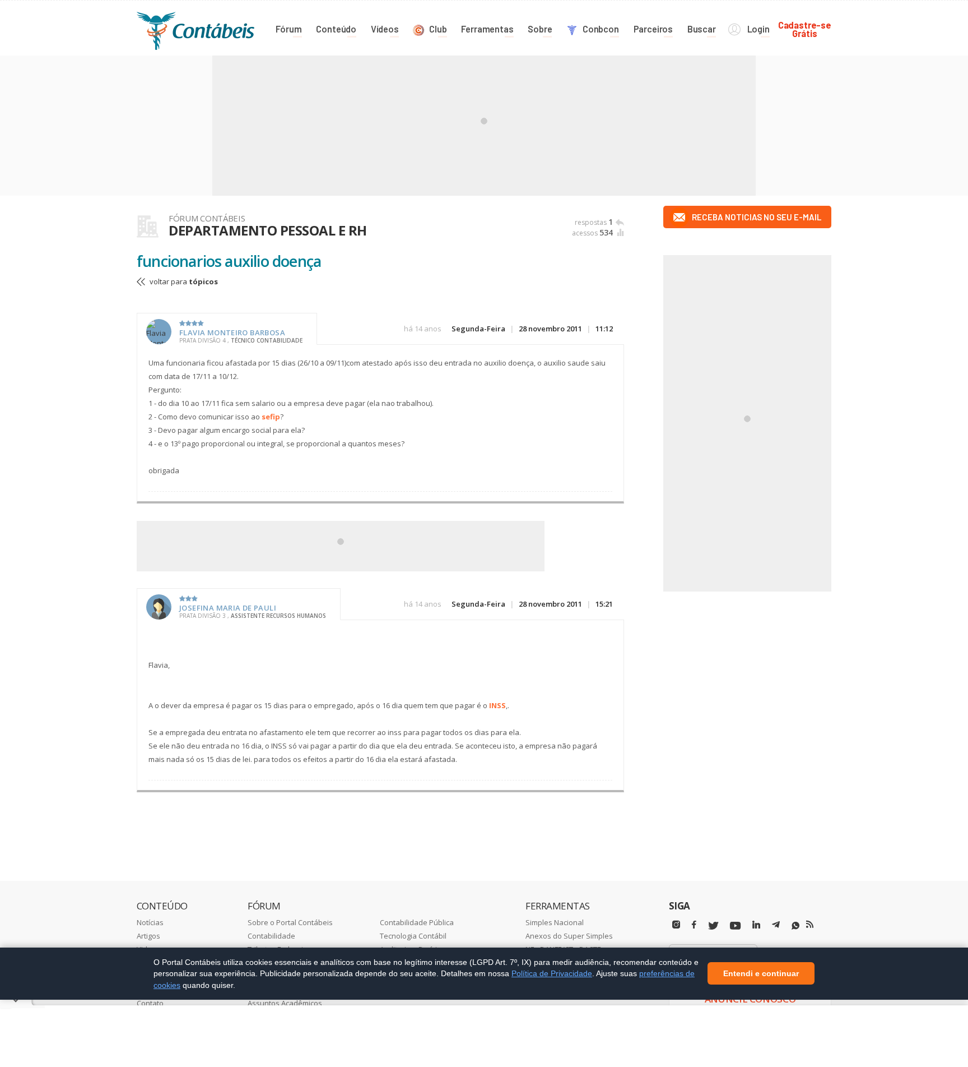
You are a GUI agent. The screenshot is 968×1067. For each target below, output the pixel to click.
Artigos (148, 936)
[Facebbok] (694, 925)
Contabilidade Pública (417, 922)
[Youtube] (735, 926)
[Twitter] (713, 926)
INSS (497, 705)
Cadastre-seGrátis (804, 29)
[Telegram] (776, 926)
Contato (150, 1003)
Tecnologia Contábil (413, 936)
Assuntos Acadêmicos (285, 1003)
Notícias (150, 922)
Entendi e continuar (761, 973)
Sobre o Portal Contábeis (290, 922)
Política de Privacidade (551, 973)
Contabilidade (271, 936)
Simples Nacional (554, 922)
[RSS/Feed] (810, 925)
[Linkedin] (756, 925)
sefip (271, 417)
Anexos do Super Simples (569, 936)
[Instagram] (676, 925)
